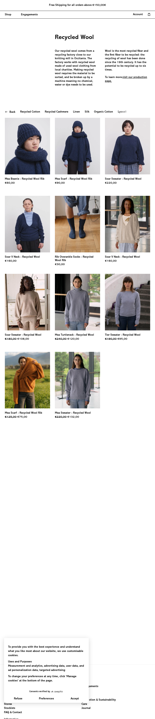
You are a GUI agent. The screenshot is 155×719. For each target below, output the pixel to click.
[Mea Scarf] (77, 146)
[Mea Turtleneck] (77, 302)
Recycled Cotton (30, 112)
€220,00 (111, 183)
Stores (8, 704)
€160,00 (11, 261)
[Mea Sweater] (77, 380)
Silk (87, 112)
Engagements (90, 686)
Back (12, 112)
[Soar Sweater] (127, 146)
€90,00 (60, 183)
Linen (76, 112)
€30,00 (60, 264)
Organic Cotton (103, 112)
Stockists (9, 708)
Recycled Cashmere (56, 112)
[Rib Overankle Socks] (77, 224)
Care (84, 704)
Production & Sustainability (99, 700)
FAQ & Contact (13, 712)
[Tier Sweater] (127, 302)
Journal (86, 708)
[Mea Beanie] (27, 146)
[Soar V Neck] (27, 224)
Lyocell (122, 112)
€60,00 (10, 183)
